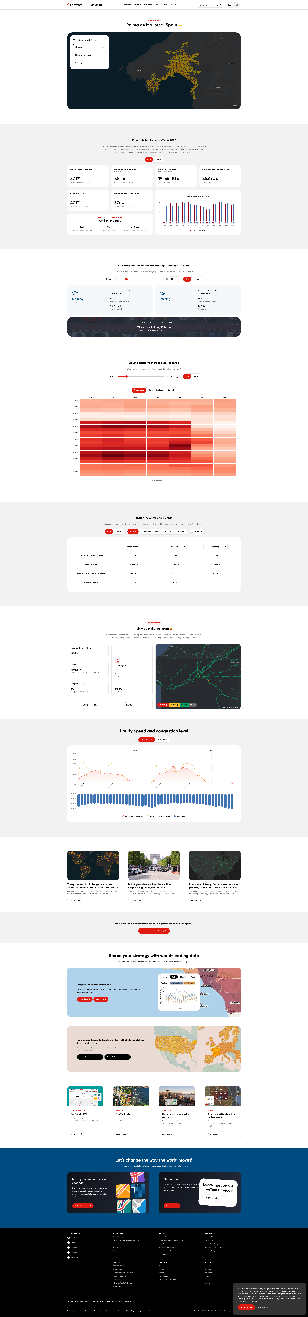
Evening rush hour (176, 531)
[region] (154, 70)
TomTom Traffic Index (75, 1301)
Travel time (139, 390)
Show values (156, 480)
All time (133, 531)
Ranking (137, 4)
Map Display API (165, 1251)
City (149, 159)
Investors (208, 1283)
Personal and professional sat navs (126, 1240)
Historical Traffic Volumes (122, 1283)
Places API (163, 1254)
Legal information (85, 1311)
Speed (171, 390)
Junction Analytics (120, 1279)
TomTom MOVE (111, 1301)
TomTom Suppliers (125, 1301)
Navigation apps (119, 1237)
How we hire (163, 1276)
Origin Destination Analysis (123, 1272)
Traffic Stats (117, 1269)
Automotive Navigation (213, 1244)
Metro (158, 159)
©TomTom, (223, 708)
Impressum (153, 1311)
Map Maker (163, 1244)
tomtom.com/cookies (250, 1301)
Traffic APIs (117, 1286)
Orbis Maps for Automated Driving (171, 1240)
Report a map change (139, 1311)
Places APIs (209, 1240)
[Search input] (208, 5)
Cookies (109, 1311)
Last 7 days (162, 739)
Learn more (101, 999)
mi (237, 5)
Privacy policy (72, 1311)
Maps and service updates (123, 1251)
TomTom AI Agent (211, 1251)
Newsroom (209, 1272)
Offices (161, 1269)
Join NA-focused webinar (118, 1057)
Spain (171, 25)
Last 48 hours (147, 739)
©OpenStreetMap (233, 708)
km (229, 5)
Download (84, 999)
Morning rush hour (152, 531)
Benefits (162, 1272)
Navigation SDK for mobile (214, 1247)
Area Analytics (118, 1265)
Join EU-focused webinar (90, 1057)
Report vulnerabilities (121, 1311)
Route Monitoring (119, 1276)
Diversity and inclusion (167, 1279)
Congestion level (156, 390)
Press (166, 4)
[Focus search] (220, 5)
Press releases (210, 1279)
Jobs (160, 1265)
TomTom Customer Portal (94, 1301)
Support (116, 1254)
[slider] (141, 376)
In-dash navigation (120, 1244)
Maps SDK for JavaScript (168, 1247)
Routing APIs (209, 1237)
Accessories (117, 1247)
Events (207, 1276)
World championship (152, 4)
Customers (209, 1269)
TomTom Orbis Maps (166, 1237)
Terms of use (99, 1311)
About (174, 4)
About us (208, 1265)
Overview (127, 4)
